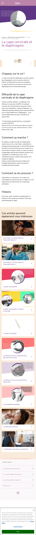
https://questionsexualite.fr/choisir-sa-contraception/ (17, 121)
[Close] (34, 510)
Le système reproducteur (11, 469)
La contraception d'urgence (12, 474)
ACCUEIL (4, 37)
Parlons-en (6, 486)
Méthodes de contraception (16, 37)
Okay (18, 531)
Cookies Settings (18, 526)
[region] (18, 521)
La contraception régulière (12, 480)
